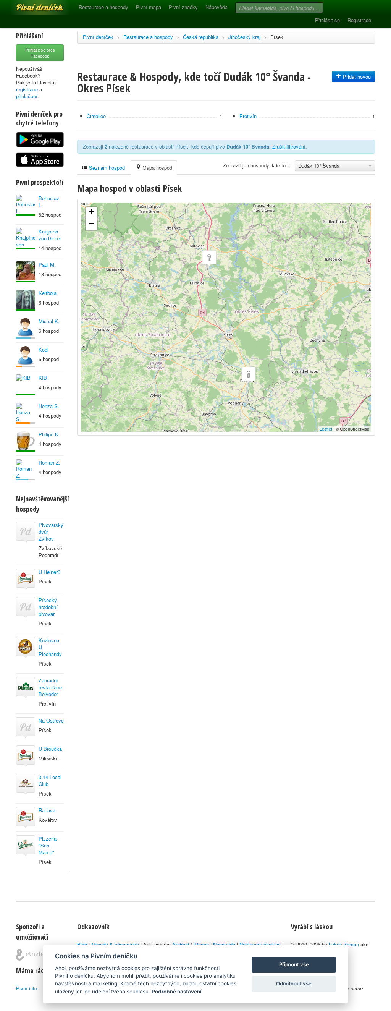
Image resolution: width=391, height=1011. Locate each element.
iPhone (201, 944)
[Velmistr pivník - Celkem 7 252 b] (25, 441)
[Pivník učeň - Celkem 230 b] (25, 328)
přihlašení (26, 96)
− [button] (91, 223)
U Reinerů (49, 571)
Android (180, 944)
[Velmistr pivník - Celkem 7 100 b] (25, 271)
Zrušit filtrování (288, 146)
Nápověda (216, 7)
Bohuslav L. (49, 201)
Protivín (248, 116)
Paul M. (47, 264)
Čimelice (96, 116)
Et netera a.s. (33, 955)
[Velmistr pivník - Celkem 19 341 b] (25, 384)
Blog (82, 944)
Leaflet (326, 429)
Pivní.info (26, 988)
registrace (27, 89)
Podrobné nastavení (177, 991)
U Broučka (50, 748)
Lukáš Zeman (344, 944)
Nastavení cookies (260, 944)
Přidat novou (356, 76)
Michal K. (49, 321)
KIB (43, 377)
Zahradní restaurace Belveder (50, 687)
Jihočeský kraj (244, 37)
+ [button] (91, 212)
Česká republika (200, 37)
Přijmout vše (294, 964)
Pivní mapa (148, 7)
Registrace (359, 20)
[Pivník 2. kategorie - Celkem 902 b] (25, 356)
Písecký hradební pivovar (48, 606)
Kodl (43, 349)
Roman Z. (49, 462)
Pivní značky (183, 7)
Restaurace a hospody (103, 7)
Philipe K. (49, 434)
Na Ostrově (51, 720)
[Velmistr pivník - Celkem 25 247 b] (25, 238)
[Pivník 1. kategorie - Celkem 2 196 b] (25, 413)
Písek (276, 37)
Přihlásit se (327, 20)
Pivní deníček (31, 4)
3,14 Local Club (50, 780)
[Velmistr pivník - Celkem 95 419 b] (25, 205)
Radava (47, 810)
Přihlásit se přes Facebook (40, 53)
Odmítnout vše (294, 983)
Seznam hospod (106, 167)
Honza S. (49, 406)
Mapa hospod (156, 167)
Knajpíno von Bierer (50, 235)
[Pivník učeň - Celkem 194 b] (25, 469)
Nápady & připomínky (115, 944)
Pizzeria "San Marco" (48, 845)
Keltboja (48, 292)
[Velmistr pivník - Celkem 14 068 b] (25, 300)
